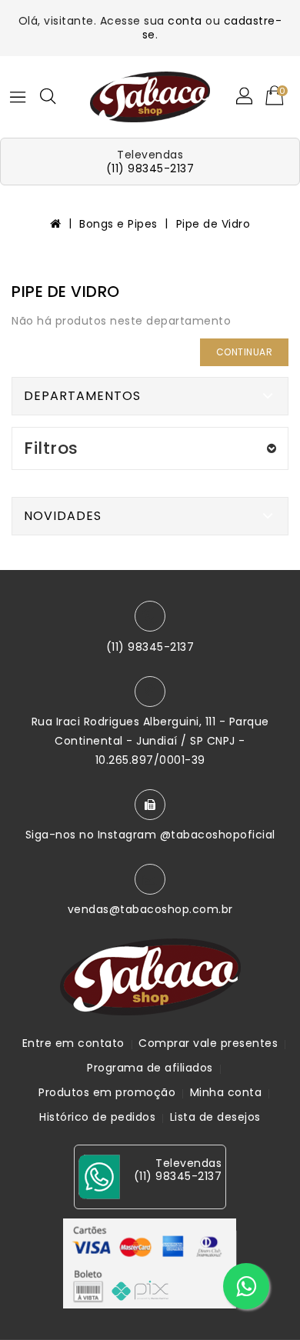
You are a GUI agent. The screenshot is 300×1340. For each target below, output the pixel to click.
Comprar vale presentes (208, 1043)
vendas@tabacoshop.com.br (150, 909)
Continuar (244, 351)
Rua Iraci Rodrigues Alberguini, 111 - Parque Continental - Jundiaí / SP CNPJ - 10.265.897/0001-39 (150, 741)
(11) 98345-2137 (150, 168)
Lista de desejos (215, 1117)
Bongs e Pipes (118, 224)
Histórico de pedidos (97, 1117)
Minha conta (226, 1092)
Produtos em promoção (106, 1092)
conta (185, 20)
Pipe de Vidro (213, 224)
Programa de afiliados (150, 1067)
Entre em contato (73, 1043)
